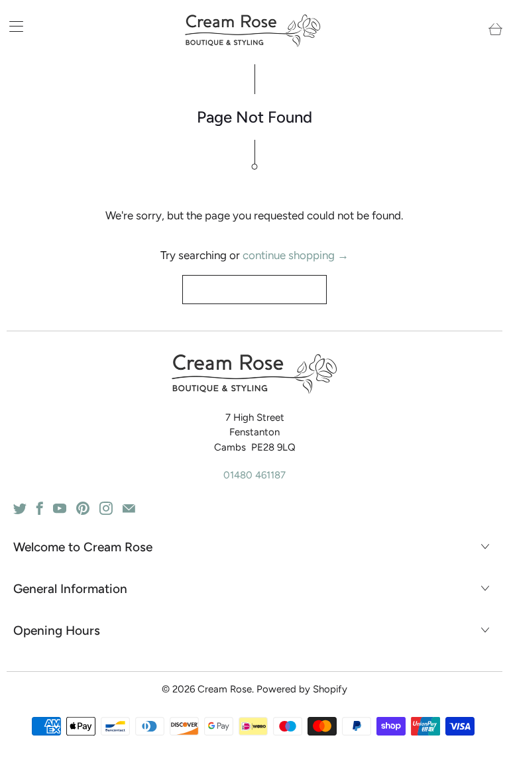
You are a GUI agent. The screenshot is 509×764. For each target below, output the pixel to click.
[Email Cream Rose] (129, 508)
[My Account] (11, 26)
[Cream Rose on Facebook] (39, 508)
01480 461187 (254, 475)
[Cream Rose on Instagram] (106, 508)
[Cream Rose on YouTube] (59, 508)
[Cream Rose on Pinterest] (82, 508)
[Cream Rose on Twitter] (20, 508)
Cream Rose (225, 689)
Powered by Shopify (301, 689)
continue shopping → (296, 255)
